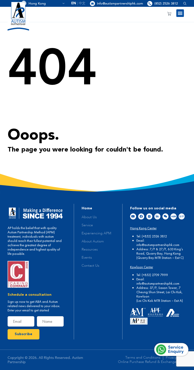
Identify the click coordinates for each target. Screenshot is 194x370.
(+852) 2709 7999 (155, 275)
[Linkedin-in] (157, 216)
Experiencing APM (96, 233)
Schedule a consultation (30, 295)
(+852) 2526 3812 (154, 236)
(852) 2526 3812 (166, 4)
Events (87, 257)
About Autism (93, 241)
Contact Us (90, 265)
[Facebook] (141, 216)
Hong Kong (45, 4)
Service (87, 225)
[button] (183, 3)
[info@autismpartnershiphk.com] (92, 3)
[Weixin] (165, 216)
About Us (89, 217)
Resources (90, 249)
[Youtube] (133, 216)
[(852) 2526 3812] (149, 3)
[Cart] (169, 14)
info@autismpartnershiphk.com (120, 4)
